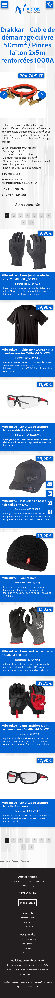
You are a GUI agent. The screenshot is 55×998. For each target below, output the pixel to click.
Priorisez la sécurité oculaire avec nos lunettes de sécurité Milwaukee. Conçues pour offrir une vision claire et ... (27, 818)
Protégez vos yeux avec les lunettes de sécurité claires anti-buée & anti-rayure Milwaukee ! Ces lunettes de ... (27, 442)
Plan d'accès (27, 902)
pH (37, 986)
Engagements (27, 922)
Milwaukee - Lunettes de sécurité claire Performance (25, 804)
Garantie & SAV (27, 926)
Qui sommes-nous (27, 917)
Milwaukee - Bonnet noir (19, 578)
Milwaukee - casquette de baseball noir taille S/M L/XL (26, 502)
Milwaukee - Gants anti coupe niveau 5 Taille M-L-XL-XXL (27, 653)
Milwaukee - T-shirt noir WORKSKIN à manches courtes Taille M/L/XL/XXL (27, 351)
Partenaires (28, 952)
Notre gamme (27, 943)
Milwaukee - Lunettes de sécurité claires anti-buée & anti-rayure (25, 428)
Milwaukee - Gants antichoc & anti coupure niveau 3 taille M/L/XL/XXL (26, 727)
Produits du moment (27, 939)
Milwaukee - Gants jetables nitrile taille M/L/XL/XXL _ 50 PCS (25, 277)
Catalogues (27, 948)
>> (31, 222)
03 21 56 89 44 (27, 893)
